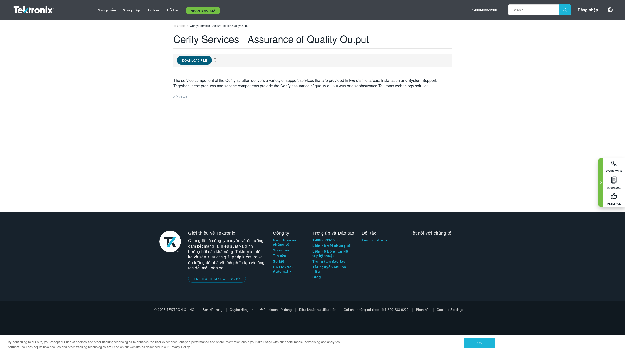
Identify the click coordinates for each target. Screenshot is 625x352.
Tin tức (279, 256)
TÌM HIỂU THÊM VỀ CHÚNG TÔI (217, 278)
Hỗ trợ (173, 10)
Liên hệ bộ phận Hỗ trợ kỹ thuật (330, 253)
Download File (194, 60)
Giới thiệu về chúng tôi (284, 242)
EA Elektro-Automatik (283, 269)
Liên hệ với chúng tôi (332, 246)
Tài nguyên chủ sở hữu (329, 269)
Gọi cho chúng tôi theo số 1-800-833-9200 (376, 310)
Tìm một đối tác (376, 240)
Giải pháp (131, 10)
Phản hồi (423, 310)
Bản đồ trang (212, 310)
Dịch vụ (153, 10)
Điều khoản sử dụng (276, 310)
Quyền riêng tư (241, 310)
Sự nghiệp (282, 250)
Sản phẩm (107, 10)
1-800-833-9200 (484, 9)
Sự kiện (280, 261)
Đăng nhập (588, 9)
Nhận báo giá (203, 10)
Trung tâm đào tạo (328, 261)
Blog (316, 277)
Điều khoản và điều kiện (317, 310)
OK (479, 343)
